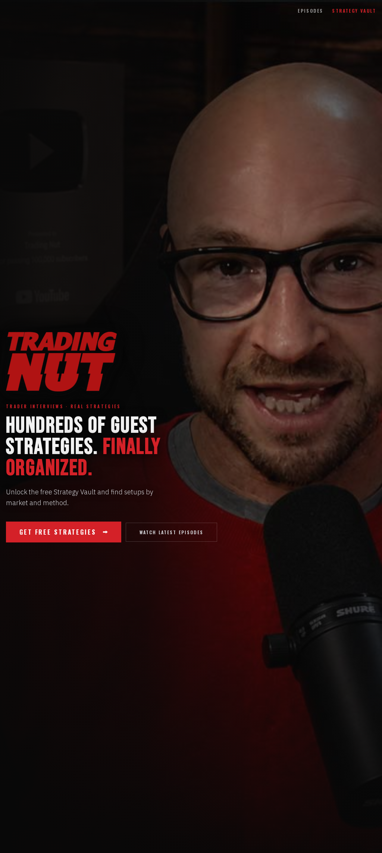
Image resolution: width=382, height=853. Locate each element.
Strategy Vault (354, 10)
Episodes (310, 10)
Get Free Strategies (57, 532)
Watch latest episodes (171, 532)
